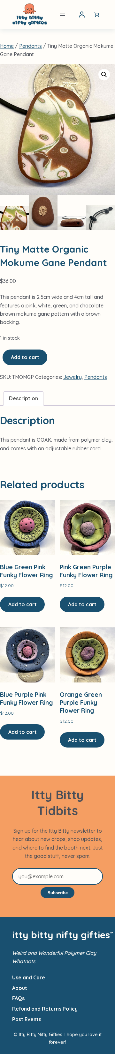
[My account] (82, 14)
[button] (104, 74)
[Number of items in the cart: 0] (96, 14)
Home (7, 46)
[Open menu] (62, 14)
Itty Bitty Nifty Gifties (61, 935)
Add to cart (25, 357)
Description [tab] (23, 398)
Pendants (30, 46)
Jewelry (72, 377)
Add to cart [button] (22, 604)
